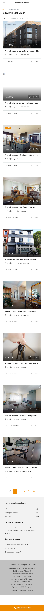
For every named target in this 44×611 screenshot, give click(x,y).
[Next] (29, 491)
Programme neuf (12, 513)
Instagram (23, 565)
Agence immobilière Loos (22, 581)
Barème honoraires (28, 568)
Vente (8, 509)
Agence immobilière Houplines (22, 587)
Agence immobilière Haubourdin (22, 584)
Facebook (12, 565)
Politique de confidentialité (22, 571)
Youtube (34, 565)
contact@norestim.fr (14, 552)
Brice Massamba (12, 321)
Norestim (10, 61)
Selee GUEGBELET (13, 113)
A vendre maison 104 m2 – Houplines (21, 416)
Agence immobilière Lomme (22, 576)
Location (9, 516)
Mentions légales (14, 568)
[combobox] (19, 18)
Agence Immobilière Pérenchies (22, 579)
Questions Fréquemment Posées (22, 574)
